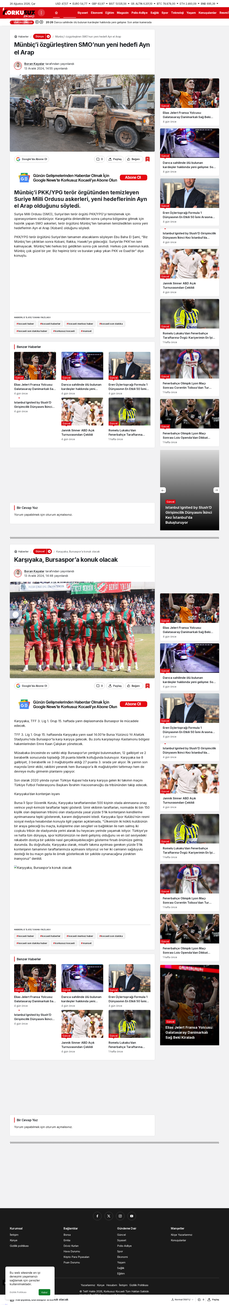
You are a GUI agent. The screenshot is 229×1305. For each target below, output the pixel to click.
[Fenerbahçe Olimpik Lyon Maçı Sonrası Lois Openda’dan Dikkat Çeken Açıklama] (189, 422)
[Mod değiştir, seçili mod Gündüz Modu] (8, 21)
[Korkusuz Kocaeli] (19, 12)
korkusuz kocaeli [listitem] (64, 331)
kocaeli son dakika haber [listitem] (32, 331)
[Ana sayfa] (56, 13)
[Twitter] (108, 1216)
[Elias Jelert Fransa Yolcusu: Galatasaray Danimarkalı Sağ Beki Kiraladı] (35, 373)
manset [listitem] (86, 331)
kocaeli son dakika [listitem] (111, 323)
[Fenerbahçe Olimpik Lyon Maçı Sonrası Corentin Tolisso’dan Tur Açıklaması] (189, 372)
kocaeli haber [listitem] (25, 323)
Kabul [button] (44, 1292)
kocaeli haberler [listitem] (50, 323)
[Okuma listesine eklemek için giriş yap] (147, 159)
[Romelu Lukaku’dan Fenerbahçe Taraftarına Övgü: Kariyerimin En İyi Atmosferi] (129, 419)
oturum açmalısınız (59, 514)
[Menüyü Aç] (41, 12)
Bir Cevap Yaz (27, 508)
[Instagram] (120, 1216)
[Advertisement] (82, 284)
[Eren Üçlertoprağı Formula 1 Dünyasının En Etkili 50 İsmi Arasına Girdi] (129, 373)
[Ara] (17, 21)
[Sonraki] (41, 22)
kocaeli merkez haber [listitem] (80, 323)
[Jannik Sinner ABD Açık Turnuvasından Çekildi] (82, 419)
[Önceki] (37, 22)
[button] (26, 21)
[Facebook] (97, 1216)
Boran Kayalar (34, 64)
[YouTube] (131, 1216)
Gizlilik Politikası (18, 1292)
